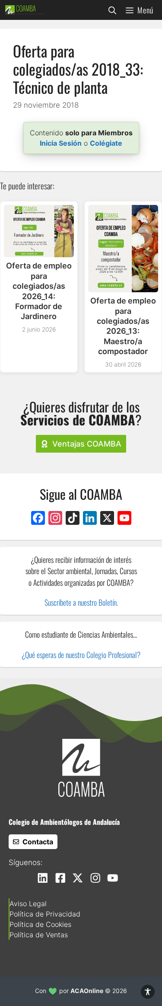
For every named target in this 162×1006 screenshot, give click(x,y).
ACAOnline (86, 990)
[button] (112, 10)
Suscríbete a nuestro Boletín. (81, 602)
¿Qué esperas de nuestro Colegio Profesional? (81, 654)
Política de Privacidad (45, 914)
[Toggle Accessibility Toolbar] (148, 992)
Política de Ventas (39, 934)
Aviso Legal (28, 903)
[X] (107, 519)
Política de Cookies (40, 924)
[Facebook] (38, 519)
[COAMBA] (25, 10)
